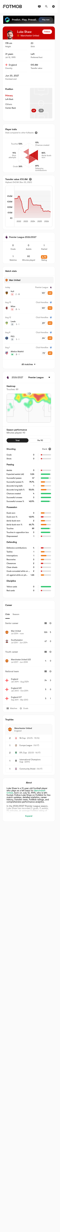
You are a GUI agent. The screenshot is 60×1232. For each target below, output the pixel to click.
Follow (47, 32)
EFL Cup (23, 753)
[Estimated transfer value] (30, 179)
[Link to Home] (12, 6)
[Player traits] (36, 132)
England (13, 65)
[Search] (46, 6)
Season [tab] (16, 614)
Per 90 (40, 440)
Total (18, 440)
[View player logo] (10, 34)
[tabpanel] (29, 661)
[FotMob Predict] (28, 20)
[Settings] (53, 6)
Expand (28, 816)
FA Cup (23, 738)
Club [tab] (7, 614)
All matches (27, 364)
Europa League (26, 745)
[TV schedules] (39, 6)
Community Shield (27, 769)
